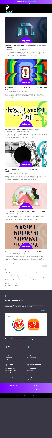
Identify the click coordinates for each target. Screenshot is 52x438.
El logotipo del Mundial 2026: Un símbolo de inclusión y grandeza (26, 88)
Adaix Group (29, 377)
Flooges (28, 373)
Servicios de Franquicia (9, 375)
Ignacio (8, 49)
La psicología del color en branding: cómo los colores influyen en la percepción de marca (24, 272)
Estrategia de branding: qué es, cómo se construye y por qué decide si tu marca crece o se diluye (26, 279)
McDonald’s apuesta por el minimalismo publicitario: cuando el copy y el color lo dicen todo (24, 277)
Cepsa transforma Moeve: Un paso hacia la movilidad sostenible (25, 46)
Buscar (44, 265)
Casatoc (28, 375)
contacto (9, 11)
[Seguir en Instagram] (25, 3)
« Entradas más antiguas (10, 263)
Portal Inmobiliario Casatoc (10, 370)
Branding (19, 49)
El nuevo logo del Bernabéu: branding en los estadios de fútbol (18, 275)
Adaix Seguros (30, 370)
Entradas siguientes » (42, 263)
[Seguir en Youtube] (30, 3)
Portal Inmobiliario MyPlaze (10, 373)
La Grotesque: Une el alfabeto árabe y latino (22, 129)
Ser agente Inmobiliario (31, 368)
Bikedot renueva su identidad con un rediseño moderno (23, 170)
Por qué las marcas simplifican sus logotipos (14, 274)
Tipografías (19, 131)
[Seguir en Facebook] (22, 3)
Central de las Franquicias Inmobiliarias (12, 377)
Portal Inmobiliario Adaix (10, 368)
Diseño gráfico (25, 49)
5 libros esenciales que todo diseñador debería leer (25, 211)
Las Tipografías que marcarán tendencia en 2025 (24, 251)
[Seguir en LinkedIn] (27, 3)
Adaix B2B (29, 379)
